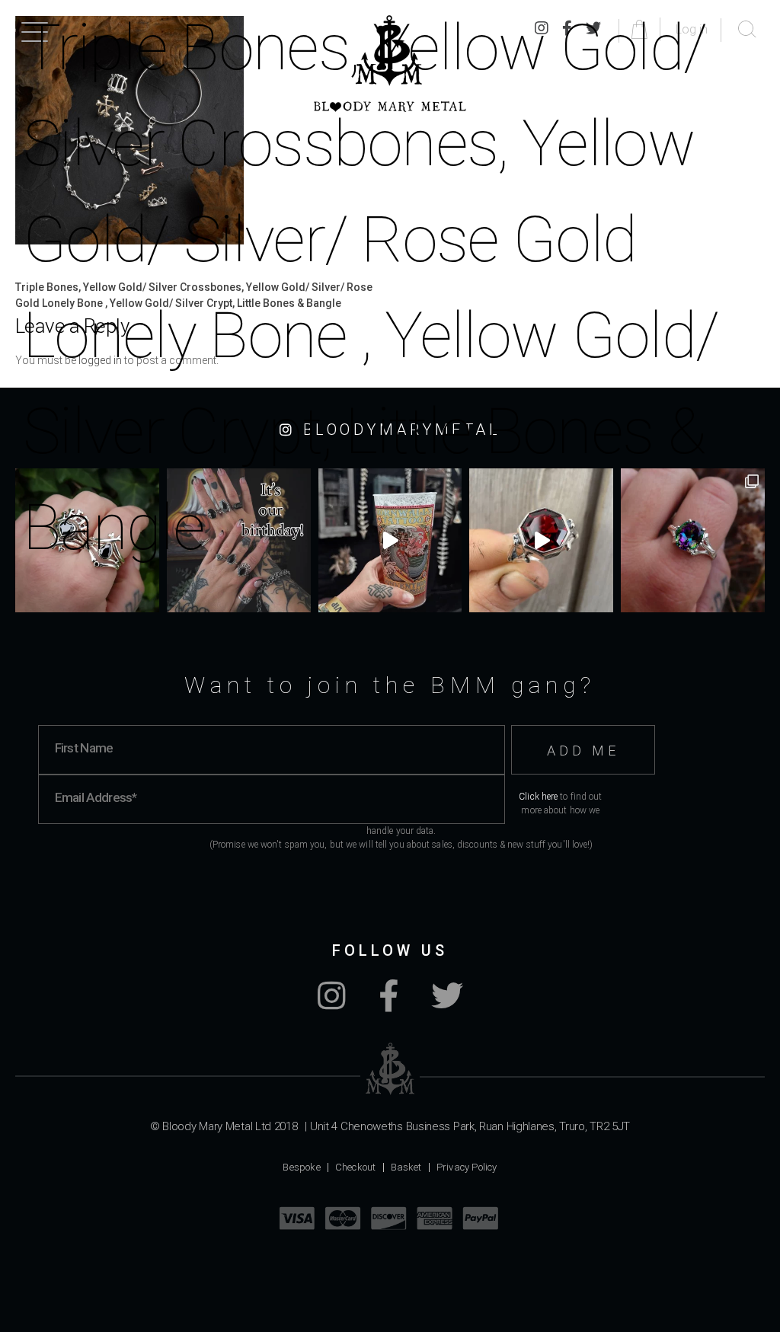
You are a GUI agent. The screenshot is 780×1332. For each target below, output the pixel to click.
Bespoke (301, 1167)
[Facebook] (388, 1004)
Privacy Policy (466, 1167)
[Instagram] (332, 1004)
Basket (406, 1167)
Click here (538, 796)
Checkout (355, 1167)
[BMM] (390, 1069)
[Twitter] (447, 1004)
